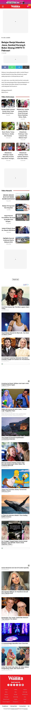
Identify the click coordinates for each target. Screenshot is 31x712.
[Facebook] (8, 685)
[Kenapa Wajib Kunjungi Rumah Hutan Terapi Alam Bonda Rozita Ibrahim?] (8, 103)
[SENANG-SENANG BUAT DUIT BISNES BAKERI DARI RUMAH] (22, 196)
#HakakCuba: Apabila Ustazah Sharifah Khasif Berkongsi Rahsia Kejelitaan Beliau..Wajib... (23, 113)
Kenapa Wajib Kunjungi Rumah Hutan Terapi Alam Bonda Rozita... (8, 111)
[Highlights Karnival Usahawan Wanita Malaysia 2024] (22, 239)
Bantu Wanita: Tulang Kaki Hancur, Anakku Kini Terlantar (8, 134)
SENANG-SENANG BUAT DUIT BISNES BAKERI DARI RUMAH (8, 197)
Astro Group (26, 708)
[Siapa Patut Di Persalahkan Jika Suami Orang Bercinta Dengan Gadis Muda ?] (22, 217)
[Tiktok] (17, 685)
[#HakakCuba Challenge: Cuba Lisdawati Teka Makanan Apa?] (22, 126)
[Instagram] (11, 685)
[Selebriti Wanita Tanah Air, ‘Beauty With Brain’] (22, 230)
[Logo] (15, 6)
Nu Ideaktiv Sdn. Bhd (14, 708)
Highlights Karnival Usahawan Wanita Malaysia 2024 (8, 240)
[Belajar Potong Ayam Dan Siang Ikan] (22, 207)
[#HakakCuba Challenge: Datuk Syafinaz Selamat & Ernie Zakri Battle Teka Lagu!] (22, 147)
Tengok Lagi (15, 279)
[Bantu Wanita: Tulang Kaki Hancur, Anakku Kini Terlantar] (8, 126)
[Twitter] (14, 685)
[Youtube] (20, 685)
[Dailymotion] (23, 685)
